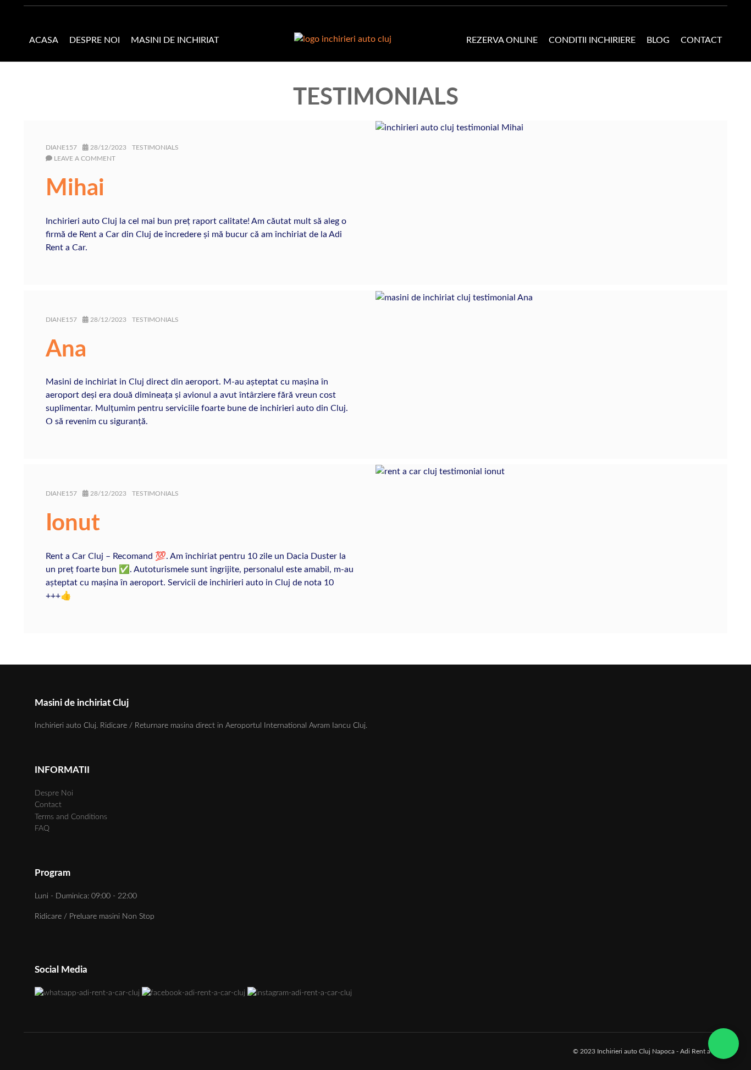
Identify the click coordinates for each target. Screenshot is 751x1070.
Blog (658, 40)
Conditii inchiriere (592, 40)
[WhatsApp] (724, 1043)
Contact (701, 40)
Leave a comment (84, 158)
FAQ (42, 828)
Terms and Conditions (71, 817)
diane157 (61, 147)
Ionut (73, 523)
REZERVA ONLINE (502, 40)
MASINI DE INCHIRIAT (175, 40)
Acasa (43, 40)
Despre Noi (94, 40)
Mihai (75, 188)
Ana (66, 349)
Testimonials (155, 147)
